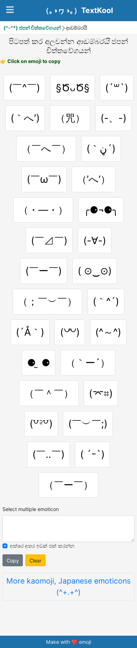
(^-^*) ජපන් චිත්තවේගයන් (32, 28)
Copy (13, 560)
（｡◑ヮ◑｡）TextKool (77, 10)
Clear (35, 560)
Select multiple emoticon (30, 509)
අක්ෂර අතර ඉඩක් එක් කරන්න (42, 546)
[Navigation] (10, 9)
